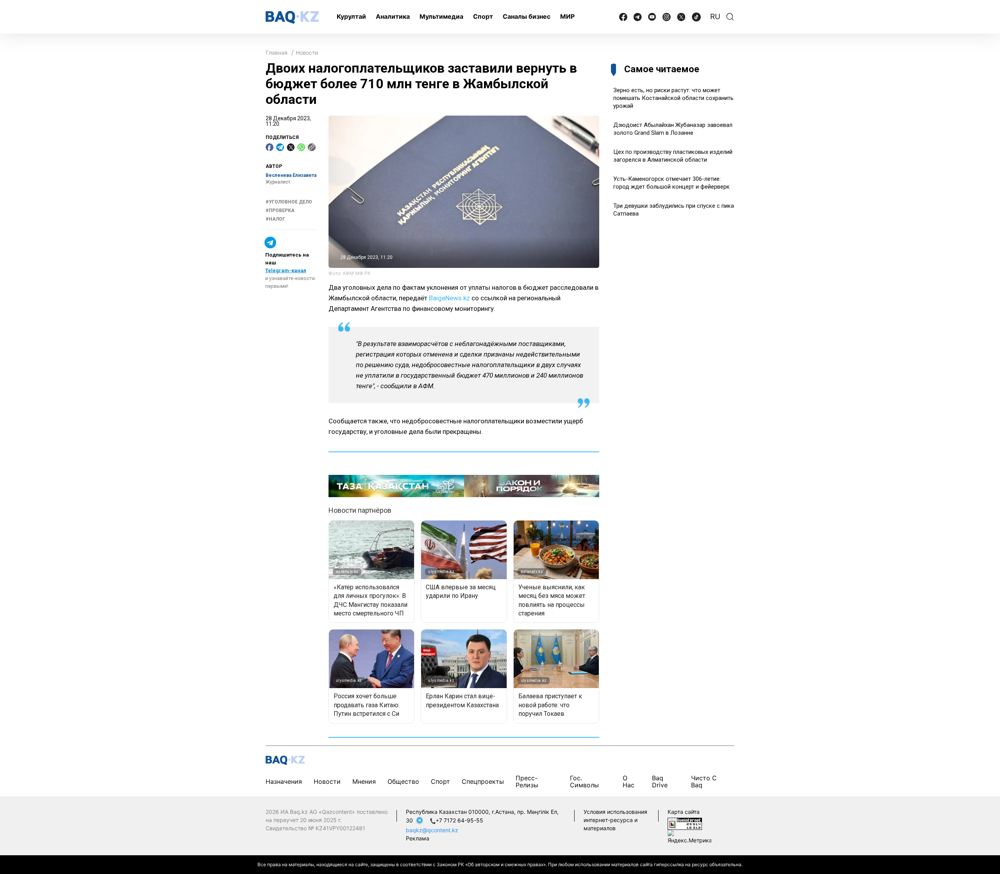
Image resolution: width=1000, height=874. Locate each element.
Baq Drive (660, 781)
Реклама (417, 838)
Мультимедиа (441, 16)
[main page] (292, 17)
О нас (628, 781)
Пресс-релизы (527, 781)
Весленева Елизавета (291, 175)
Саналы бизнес (526, 16)
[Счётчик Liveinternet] (685, 823)
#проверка (280, 210)
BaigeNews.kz (449, 298)
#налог (275, 219)
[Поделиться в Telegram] (280, 147)
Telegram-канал (285, 270)
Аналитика (393, 16)
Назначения (284, 781)
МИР (567, 16)
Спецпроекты (483, 781)
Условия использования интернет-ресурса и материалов (615, 819)
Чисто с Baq (704, 781)
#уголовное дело (289, 202)
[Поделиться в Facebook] (269, 147)
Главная (277, 52)
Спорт (483, 16)
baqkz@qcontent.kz (432, 830)
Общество (403, 781)
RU (715, 16)
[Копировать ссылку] (312, 147)
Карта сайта (684, 811)
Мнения (364, 781)
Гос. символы (584, 781)
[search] (730, 16)
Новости (307, 52)
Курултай (351, 16)
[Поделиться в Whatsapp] (301, 147)
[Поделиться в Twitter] (291, 147)
